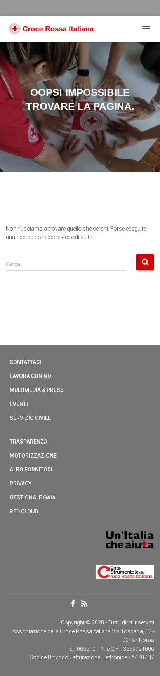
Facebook (73, 604)
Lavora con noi (31, 376)
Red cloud (24, 511)
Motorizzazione (33, 455)
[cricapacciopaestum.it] (54, 28)
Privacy (20, 483)
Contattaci (25, 362)
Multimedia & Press (37, 390)
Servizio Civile (30, 418)
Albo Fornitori (31, 469)
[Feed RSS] (86, 604)
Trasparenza (28, 442)
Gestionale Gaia (33, 497)
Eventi (19, 404)
